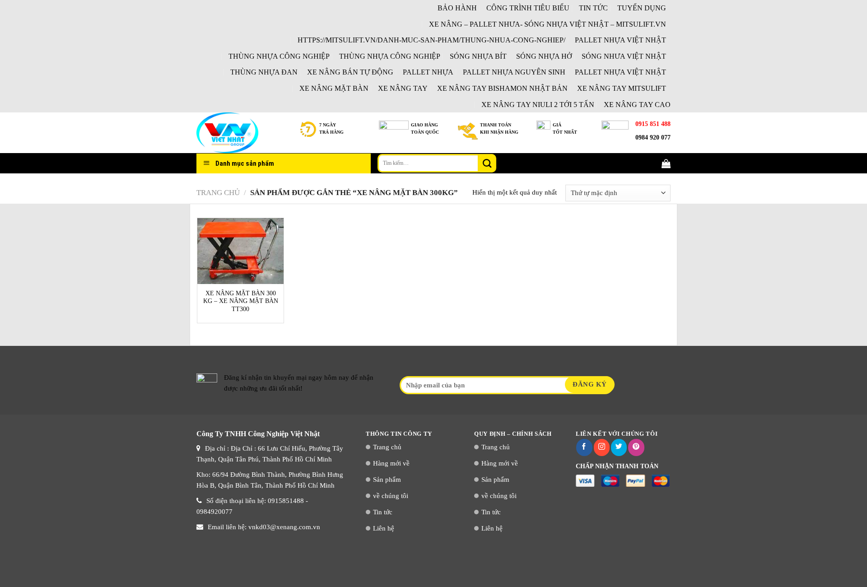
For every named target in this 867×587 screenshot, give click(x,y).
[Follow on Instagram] (602, 447)
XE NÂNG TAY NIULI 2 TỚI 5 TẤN (537, 104)
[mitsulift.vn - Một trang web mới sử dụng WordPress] (241, 132)
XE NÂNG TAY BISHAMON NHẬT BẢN (502, 88)
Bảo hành (457, 8)
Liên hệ (383, 528)
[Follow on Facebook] (584, 447)
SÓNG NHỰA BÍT (478, 56)
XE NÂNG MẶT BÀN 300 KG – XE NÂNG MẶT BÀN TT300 (240, 301)
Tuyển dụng (641, 8)
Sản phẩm (387, 479)
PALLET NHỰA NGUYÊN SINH (514, 72)
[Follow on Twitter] (619, 447)
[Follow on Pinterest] (636, 447)
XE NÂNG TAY (403, 88)
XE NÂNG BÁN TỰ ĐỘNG (350, 72)
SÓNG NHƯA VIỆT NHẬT (624, 56)
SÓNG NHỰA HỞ (544, 56)
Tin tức (593, 8)
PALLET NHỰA (428, 72)
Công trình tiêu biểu (527, 8)
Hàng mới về (391, 463)
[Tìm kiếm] (487, 163)
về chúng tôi (390, 495)
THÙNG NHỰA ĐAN (264, 72)
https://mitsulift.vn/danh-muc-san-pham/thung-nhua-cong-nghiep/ (431, 40)
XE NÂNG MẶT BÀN (333, 88)
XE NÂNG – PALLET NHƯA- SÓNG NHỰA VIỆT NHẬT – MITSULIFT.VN (547, 24)
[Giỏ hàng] (666, 163)
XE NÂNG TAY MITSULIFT (621, 88)
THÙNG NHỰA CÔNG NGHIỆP (279, 56)
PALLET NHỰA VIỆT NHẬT (620, 40)
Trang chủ (218, 192)
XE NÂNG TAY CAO (637, 104)
